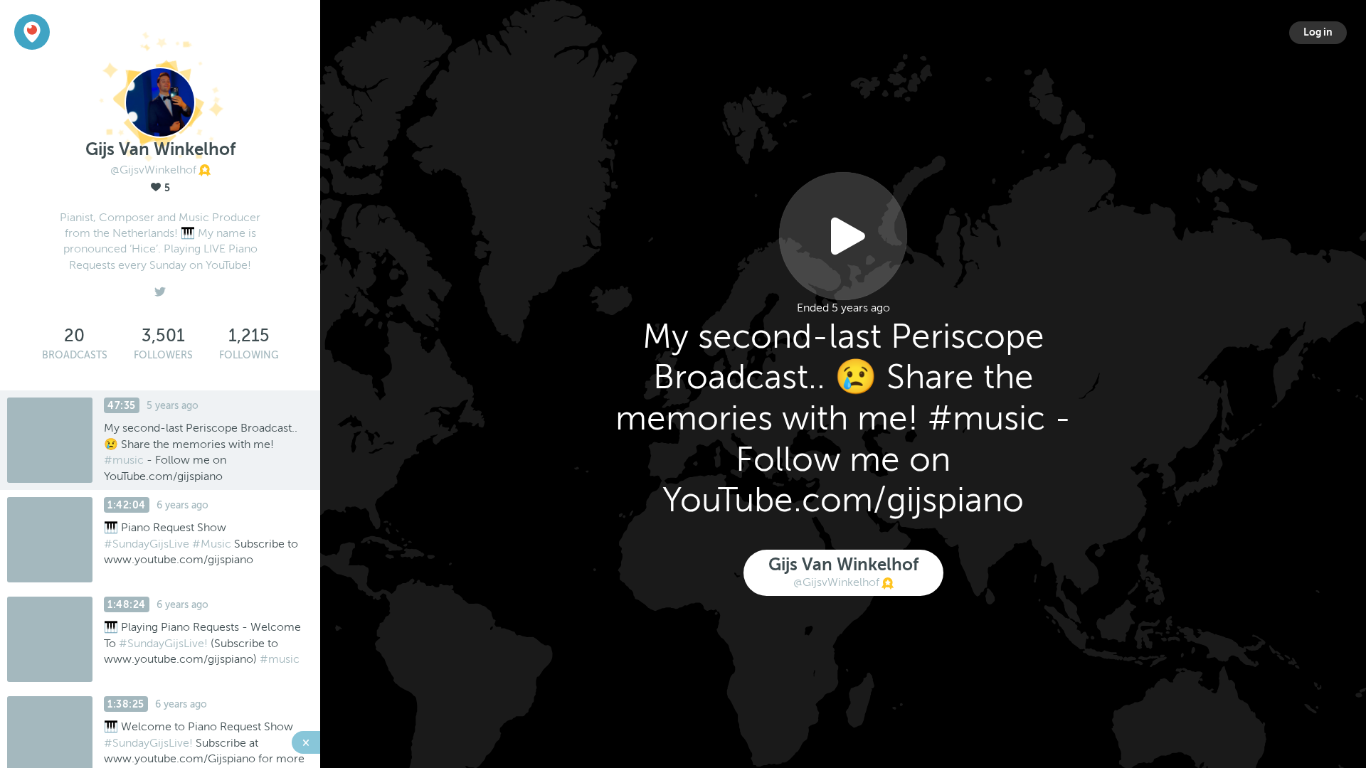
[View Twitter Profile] (160, 288)
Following (249, 355)
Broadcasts (74, 355)
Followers (163, 355)
